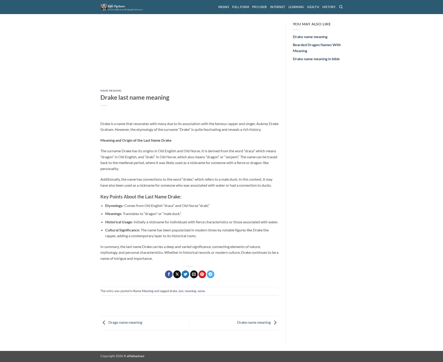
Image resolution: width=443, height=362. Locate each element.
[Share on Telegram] (210, 274)
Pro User (259, 7)
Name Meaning (111, 90)
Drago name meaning (125, 322)
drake (173, 291)
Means (223, 7)
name (201, 291)
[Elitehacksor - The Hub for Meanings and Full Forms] (123, 6)
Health (313, 7)
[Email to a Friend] (194, 274)
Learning (296, 7)
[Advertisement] (189, 55)
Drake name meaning (254, 322)
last (181, 291)
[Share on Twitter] (185, 274)
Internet (277, 7)
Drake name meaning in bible (316, 59)
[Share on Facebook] (169, 274)
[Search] (341, 7)
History (329, 7)
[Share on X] (177, 274)
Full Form (240, 7)
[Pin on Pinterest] (202, 274)
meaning (190, 291)
